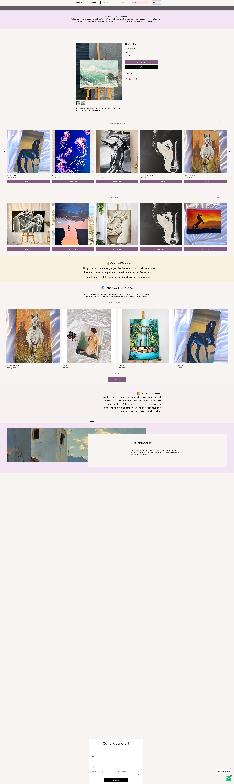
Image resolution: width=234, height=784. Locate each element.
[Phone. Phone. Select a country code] (94, 767)
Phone (93, 764)
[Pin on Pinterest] (130, 79)
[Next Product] (229, 151)
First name (94, 749)
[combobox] (128, 774)
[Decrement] (127, 55)
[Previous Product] (5, 151)
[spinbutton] (129, 55)
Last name (120, 749)
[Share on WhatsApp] (133, 79)
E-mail (93, 756)
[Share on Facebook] (126, 79)
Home (78, 36)
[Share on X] (137, 79)
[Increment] (132, 55)
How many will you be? (97, 771)
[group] (117, 157)
